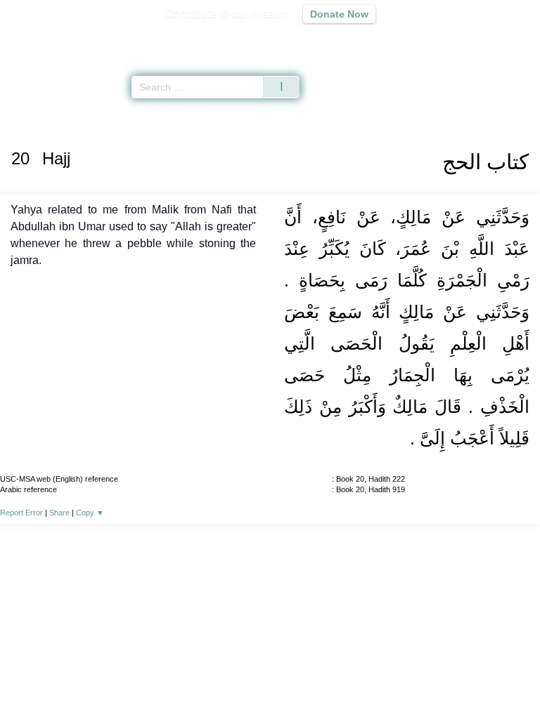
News (186, 678)
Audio (499, 39)
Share (59, 512)
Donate (388, 678)
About (148, 678)
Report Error (21, 512)
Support (228, 678)
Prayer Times (442, 39)
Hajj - (141, 111)
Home (17, 111)
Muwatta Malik (68, 111)
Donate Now (339, 14)
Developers (285, 678)
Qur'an (332, 39)
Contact (342, 678)
